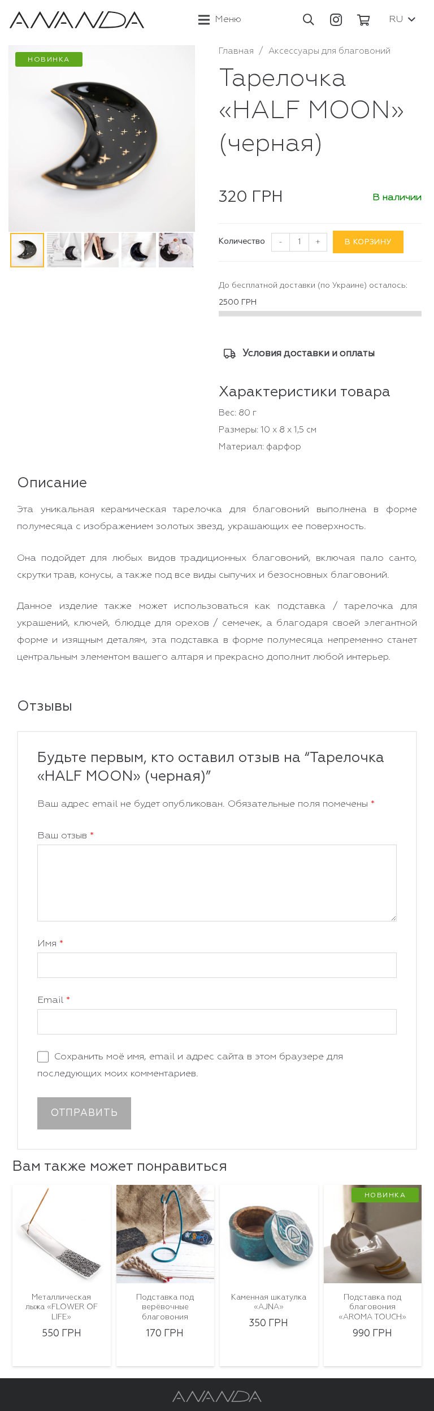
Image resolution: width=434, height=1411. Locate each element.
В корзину (368, 242)
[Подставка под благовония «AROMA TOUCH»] (373, 1234)
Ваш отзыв (65, 836)
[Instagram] (336, 19)
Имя (50, 944)
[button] (308, 19)
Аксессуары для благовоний (329, 51)
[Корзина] (363, 20)
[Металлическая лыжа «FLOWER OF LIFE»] (61, 1234)
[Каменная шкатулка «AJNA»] (269, 1234)
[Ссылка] (77, 19)
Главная (236, 51)
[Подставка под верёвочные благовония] (165, 1234)
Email (53, 1000)
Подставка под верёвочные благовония (165, 1307)
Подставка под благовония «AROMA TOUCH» (372, 1307)
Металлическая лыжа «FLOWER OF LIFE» (61, 1307)
